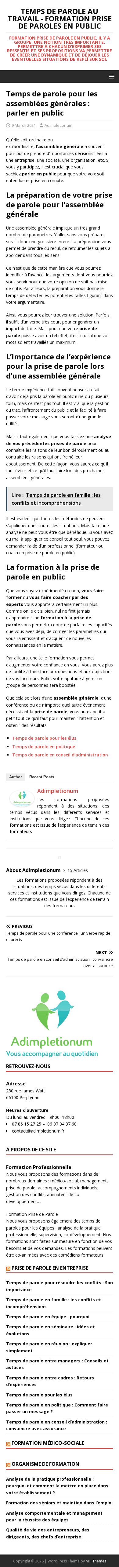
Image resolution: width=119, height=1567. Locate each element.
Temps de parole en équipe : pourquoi (47, 1317)
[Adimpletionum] (22, 803)
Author (15, 777)
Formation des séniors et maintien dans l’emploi (59, 1503)
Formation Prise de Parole (32, 1214)
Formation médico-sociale (48, 1443)
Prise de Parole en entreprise (50, 1267)
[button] (110, 76)
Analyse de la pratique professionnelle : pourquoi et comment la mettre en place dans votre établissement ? (57, 1486)
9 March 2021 (24, 125)
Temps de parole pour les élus (44, 738)
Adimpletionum (58, 125)
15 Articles (77, 870)
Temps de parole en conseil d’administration (60, 755)
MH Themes (96, 1561)
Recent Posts (41, 777)
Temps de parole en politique (43, 746)
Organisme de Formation (45, 1464)
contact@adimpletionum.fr (38, 1131)
